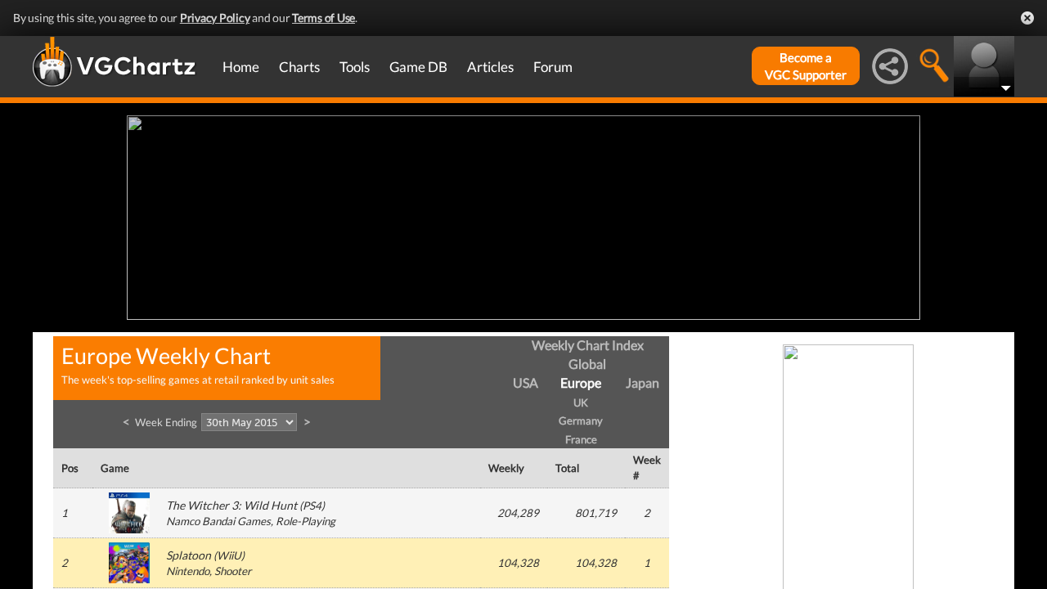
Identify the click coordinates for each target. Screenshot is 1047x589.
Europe (580, 382)
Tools (354, 66)
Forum (553, 66)
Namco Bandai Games (218, 521)
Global (587, 363)
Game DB (418, 66)
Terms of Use (323, 18)
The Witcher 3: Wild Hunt (231, 505)
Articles (490, 66)
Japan (642, 382)
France (581, 439)
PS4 (312, 505)
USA (525, 382)
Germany (581, 420)
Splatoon (188, 555)
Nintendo (187, 571)
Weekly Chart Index (588, 345)
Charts (299, 66)
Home (240, 66)
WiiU (229, 555)
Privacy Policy (215, 18)
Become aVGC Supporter (806, 66)
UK (580, 402)
